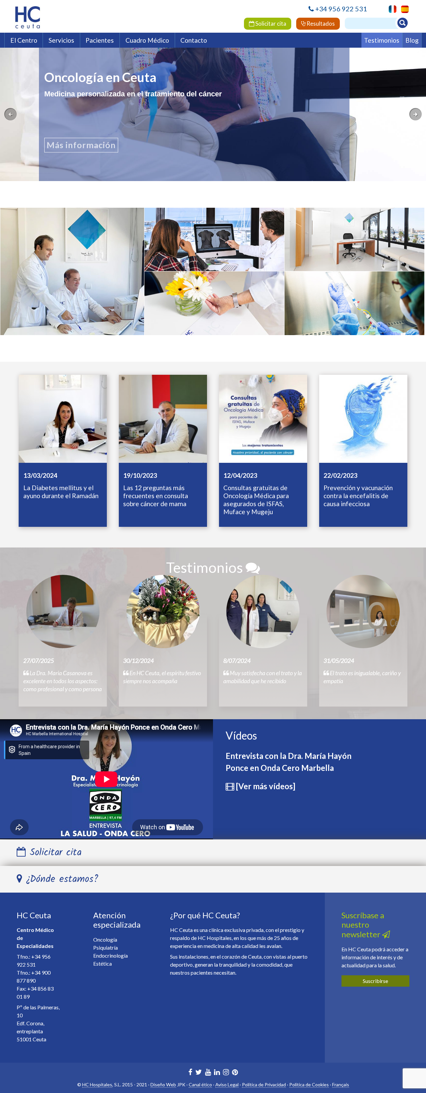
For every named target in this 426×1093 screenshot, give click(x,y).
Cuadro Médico (147, 40)
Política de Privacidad (264, 1084)
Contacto (193, 40)
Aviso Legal (227, 1084)
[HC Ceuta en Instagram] (226, 1073)
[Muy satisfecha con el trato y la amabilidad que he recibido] (263, 611)
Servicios (61, 40)
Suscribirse (375, 981)
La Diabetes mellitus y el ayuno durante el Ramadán (61, 491)
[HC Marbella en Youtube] (208, 1073)
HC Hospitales (97, 1084)
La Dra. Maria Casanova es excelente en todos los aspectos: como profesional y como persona (62, 681)
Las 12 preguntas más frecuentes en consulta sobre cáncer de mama (155, 495)
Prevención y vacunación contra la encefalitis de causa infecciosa (358, 495)
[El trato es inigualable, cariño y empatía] (363, 611)
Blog (412, 40)
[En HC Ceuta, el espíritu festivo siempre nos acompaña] (163, 611)
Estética (214, 243)
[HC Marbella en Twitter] (198, 1073)
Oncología (72, 273)
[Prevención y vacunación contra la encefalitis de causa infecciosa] (363, 418)
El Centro (23, 40)
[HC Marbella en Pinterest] (235, 1073)
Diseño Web (163, 1084)
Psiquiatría (214, 308)
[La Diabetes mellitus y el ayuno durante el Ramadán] (63, 418)
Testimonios (381, 40)
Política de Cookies (309, 1084)
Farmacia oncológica (354, 308)
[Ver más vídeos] (265, 786)
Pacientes (100, 40)
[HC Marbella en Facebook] (190, 1073)
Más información (81, 146)
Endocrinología (354, 245)
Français (340, 1084)
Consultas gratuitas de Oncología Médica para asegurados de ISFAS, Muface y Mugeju (256, 499)
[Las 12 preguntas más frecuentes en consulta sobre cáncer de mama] (163, 418)
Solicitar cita (270, 23)
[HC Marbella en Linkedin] (217, 1073)
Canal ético (200, 1084)
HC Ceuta (34, 915)
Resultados (320, 23)
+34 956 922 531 (341, 9)
